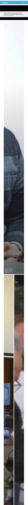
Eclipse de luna (24, 1)
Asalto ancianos (5, 1)
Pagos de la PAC (16, 1)
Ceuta (8, 1)
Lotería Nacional (20, 1)
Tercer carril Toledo (11, 1)
